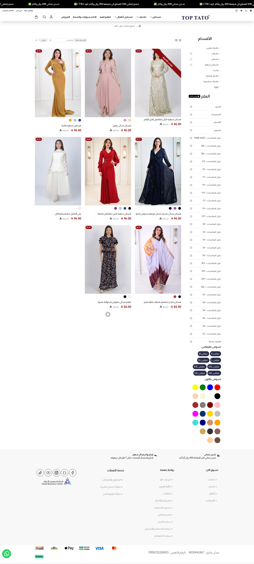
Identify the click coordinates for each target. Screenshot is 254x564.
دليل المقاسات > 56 (212, 310)
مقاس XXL (213, 366)
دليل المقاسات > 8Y (211, 161)
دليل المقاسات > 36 (212, 247)
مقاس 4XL (214, 373)
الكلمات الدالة (215, 341)
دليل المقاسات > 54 (212, 302)
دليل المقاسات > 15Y (211, 271)
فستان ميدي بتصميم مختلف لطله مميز (162, 302)
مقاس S (215, 353)
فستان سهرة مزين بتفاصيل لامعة (114, 213)
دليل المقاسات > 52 (212, 294)
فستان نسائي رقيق (122, 125)
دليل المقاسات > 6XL (211, 287)
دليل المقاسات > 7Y (211, 177)
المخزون (217, 130)
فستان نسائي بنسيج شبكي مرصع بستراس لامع (158, 213)
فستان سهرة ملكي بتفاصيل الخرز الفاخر (162, 119)
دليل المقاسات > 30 (212, 224)
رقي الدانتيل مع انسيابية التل (68, 213)
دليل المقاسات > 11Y (211, 193)
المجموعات (216, 114)
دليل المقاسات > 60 (212, 326)
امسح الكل (193, 96)
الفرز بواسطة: (80, 40)
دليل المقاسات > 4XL (211, 146)
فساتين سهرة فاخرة (71, 125)
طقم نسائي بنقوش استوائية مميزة (114, 302)
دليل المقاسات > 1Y (212, 200)
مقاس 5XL (199, 373)
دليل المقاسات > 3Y (211, 208)
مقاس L (215, 360)
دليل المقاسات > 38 (211, 255)
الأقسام (217, 122)
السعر (218, 106)
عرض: (43, 40)
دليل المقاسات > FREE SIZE (207, 138)
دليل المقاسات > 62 (212, 334)
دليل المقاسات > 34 (211, 240)
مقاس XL (203, 360)
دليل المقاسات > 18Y (211, 263)
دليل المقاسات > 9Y (211, 185)
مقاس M (203, 353)
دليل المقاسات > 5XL (211, 153)
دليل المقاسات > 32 (212, 232)
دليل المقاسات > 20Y (211, 279)
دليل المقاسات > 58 (212, 318)
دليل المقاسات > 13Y (211, 216)
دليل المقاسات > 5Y (212, 169)
